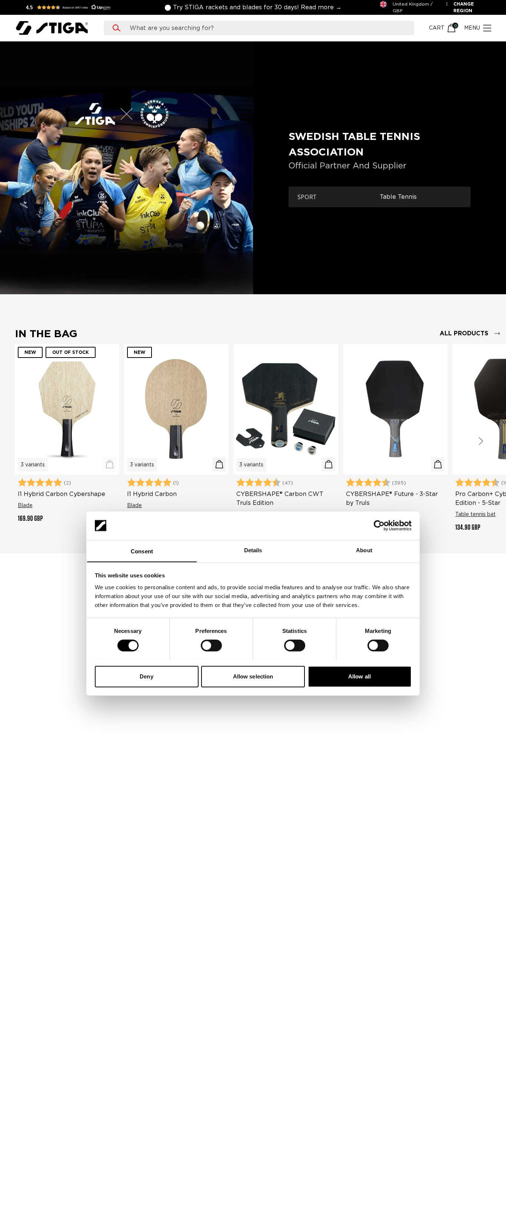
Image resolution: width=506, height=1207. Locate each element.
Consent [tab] (142, 551)
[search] (266, 28)
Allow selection (253, 676)
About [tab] (364, 550)
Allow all (359, 676)
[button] (70, 7)
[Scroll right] (480, 441)
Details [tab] (253, 550)
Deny (146, 676)
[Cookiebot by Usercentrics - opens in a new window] (379, 525)
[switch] (211, 645)
